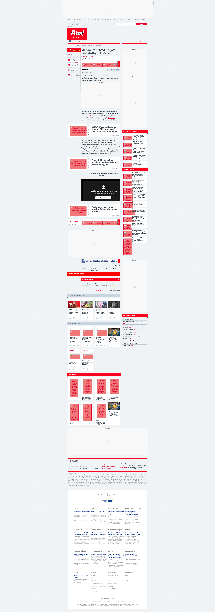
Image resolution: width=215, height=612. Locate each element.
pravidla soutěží (106, 468)
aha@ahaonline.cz (107, 464)
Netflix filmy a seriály (79, 556)
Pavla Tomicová (94, 482)
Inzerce (103, 598)
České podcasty (128, 577)
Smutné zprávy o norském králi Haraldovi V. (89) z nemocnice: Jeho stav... (81, 516)
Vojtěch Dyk (136, 483)
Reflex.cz (137, 19)
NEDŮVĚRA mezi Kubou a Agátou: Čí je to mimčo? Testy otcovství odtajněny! (104, 129)
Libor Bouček (133, 479)
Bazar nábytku (111, 589)
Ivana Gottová (77, 477)
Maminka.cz (94, 19)
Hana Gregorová (110, 476)
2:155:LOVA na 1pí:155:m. (131, 343)
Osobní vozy (93, 578)
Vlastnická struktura (94, 605)
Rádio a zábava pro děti (130, 578)
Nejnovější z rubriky (130, 132)
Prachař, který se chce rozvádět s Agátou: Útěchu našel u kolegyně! (104, 162)
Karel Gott (105, 479)
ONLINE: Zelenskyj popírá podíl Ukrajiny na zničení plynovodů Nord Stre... (81, 521)
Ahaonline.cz (71, 45)
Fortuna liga (77, 577)
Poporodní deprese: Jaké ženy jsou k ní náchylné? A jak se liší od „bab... (115, 560)
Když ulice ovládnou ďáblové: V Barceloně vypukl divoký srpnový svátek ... (132, 517)
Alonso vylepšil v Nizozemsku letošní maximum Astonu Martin (81, 537)
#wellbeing (99, 554)
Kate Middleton (116, 479)
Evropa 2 (127, 581)
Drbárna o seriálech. (130, 332)
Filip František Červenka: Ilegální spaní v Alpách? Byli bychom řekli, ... (81, 559)
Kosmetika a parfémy (112, 583)
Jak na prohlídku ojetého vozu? (97, 583)
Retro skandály (75, 75)
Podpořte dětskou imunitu (114, 554)
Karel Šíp (110, 479)
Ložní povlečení (111, 588)
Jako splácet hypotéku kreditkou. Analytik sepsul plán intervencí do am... (115, 543)
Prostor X (76, 575)
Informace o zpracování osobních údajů (126, 604)
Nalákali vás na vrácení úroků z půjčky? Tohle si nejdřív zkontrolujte (138, 196)
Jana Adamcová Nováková (114, 477)
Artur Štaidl (92, 474)
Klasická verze (102, 495)
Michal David (138, 480)
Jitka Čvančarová (92, 479)
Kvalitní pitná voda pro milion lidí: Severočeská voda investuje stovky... (115, 523)
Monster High (111, 577)
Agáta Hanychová (72, 474)
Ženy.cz (109, 19)
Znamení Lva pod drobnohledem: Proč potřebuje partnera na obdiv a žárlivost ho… (138, 211)
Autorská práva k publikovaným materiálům (85, 604)
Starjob (126, 575)
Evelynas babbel (129, 341)
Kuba (91, 116)
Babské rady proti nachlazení (115, 556)
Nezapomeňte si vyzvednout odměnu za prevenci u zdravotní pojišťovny (115, 566)
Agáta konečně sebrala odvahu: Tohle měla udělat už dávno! (104, 209)
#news (104, 554)
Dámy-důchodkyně (129, 319)
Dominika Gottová (141, 474)
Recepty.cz (86, 19)
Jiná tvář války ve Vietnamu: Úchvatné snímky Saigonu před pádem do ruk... (82, 518)
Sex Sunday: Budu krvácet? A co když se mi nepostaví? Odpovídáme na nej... (99, 560)
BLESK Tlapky (77, 554)
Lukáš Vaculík (99, 480)
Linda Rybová (139, 479)
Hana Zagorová (118, 476)
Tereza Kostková (85, 483)
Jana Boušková (124, 477)
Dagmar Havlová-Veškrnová (109, 474)
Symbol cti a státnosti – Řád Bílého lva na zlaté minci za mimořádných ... (116, 537)
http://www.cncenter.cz (108, 466)
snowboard (100, 268)
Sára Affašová (115, 482)
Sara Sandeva (123, 482)
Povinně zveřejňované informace (127, 605)
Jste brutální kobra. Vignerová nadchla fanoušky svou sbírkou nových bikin (139, 218)
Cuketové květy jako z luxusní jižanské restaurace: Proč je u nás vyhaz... (132, 520)
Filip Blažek (92, 476)
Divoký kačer (85, 554)
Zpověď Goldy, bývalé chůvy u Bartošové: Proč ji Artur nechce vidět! (138, 175)
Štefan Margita (139, 482)
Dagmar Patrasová (121, 474)
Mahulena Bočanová (108, 480)
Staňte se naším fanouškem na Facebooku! (100, 261)
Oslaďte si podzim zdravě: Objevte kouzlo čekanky (132, 523)
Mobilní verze (114, 495)
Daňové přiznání (112, 532)
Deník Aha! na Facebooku (70, 41)
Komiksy (127, 556)
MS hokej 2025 (94, 511)
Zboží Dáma (93, 580)
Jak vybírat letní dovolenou (131, 514)
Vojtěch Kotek (142, 483)
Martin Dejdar (131, 480)
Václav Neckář (102, 483)
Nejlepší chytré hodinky (97, 532)
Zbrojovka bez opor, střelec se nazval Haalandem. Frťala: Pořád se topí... (98, 521)
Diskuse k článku (87, 280)
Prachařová (111, 118)
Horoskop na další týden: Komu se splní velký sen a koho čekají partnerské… (139, 232)
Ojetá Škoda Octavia (95, 589)
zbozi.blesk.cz (94, 581)
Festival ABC (134, 556)
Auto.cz (122, 19)
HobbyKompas (94, 585)
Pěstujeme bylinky (129, 329)
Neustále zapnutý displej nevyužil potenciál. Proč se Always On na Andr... (98, 539)
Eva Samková (78, 476)
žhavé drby (94, 268)
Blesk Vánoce (77, 511)
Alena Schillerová (77, 582)
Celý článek (116, 135)
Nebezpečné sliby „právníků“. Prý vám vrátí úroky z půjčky (114, 413)
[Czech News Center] (110, 501)
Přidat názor (99, 290)
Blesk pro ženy (77, 19)
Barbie (109, 578)
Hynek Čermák (137, 476)
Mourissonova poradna (131, 554)
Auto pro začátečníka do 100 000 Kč (98, 586)
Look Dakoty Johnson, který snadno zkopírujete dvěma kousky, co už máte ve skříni (138, 239)
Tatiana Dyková (77, 483)
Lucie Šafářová (82, 480)
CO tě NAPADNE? (129, 334)
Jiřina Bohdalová (83, 479)
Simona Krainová (131, 482)
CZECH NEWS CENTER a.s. (97, 601)
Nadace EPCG (119, 534)
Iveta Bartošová (84, 477)
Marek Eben (116, 480)
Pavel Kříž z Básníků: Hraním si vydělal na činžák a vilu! (138, 225)
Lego (109, 580)
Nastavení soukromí (85, 605)
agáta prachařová (95, 270)
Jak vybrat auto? (94, 591)
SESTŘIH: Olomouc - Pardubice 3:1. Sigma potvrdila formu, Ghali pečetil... (81, 580)
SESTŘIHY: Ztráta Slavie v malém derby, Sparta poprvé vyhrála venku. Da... (98, 518)
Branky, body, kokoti (84, 575)
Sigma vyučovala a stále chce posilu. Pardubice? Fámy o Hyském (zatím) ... (98, 516)
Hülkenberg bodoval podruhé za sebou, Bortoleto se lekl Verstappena (81, 543)
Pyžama (110, 581)
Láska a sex (74, 70)
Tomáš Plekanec (94, 483)
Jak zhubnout (111, 511)
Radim (145, 42)
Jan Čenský (99, 477)
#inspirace (93, 554)
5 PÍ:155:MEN (128, 345)
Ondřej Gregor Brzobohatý (84, 482)
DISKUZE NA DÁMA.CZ (129, 316)
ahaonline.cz (134, 463)
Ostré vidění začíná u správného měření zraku (115, 517)
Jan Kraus (104, 477)
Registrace (70, 26)
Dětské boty (110, 586)
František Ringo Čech (101, 476)
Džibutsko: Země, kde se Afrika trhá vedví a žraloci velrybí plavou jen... (81, 564)
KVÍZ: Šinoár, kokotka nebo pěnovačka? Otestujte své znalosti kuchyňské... (132, 537)
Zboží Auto (93, 588)
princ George (80, 485)
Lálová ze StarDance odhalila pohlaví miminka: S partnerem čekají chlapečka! (138, 182)
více (143, 19)
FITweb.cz (129, 19)
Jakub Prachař (113, 268)
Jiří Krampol (75, 479)
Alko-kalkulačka (78, 532)
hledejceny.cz (94, 575)
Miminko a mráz (136, 513)
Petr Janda (101, 482)
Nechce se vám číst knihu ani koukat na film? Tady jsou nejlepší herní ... (132, 561)
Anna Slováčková (85, 474)
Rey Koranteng (108, 482)
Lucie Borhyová (74, 480)
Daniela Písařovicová (131, 474)
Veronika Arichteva (110, 483)
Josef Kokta (99, 479)
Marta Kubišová (123, 480)
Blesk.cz (69, 19)
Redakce (108, 598)
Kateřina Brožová (125, 479)
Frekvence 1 (128, 580)
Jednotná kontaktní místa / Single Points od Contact (109, 605)
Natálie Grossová (77, 583)
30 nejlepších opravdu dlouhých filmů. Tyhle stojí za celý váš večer (98, 544)
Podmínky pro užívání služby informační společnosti (106, 604)
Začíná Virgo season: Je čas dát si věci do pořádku (98, 563)
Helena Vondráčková (128, 476)
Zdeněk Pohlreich (72, 485)
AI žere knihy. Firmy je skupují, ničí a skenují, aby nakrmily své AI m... (98, 541)
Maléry (77, 45)
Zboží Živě (93, 577)
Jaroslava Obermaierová (134, 477)
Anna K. (79, 474)
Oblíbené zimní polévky (131, 532)
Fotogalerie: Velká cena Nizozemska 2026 (81, 540)
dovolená (106, 268)
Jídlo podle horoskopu (135, 534)
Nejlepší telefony (95, 534)
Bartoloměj (138, 42)
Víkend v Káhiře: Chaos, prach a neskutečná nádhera (80, 561)
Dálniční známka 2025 (82, 534)
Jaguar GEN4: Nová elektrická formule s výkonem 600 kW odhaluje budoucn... (132, 559)
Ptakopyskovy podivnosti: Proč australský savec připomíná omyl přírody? (132, 564)
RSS (112, 598)
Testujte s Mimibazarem (113, 575)
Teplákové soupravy (112, 585)
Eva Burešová (71, 476)
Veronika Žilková (128, 483)
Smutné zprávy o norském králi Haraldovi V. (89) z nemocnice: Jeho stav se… (139, 203)
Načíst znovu (103, 198)
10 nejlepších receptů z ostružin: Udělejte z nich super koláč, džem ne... (132, 540)
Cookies (136, 604)
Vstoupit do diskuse (114, 69)
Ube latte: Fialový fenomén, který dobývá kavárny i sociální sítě (132, 543)
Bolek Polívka (99, 474)
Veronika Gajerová (120, 483)
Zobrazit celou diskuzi (115, 290)
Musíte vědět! (75, 65)
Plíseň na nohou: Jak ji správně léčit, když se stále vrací (115, 563)
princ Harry (86, 485)
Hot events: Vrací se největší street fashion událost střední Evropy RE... (98, 557)
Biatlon (101, 511)
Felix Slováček (85, 476)
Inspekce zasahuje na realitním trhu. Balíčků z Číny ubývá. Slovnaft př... (115, 540)
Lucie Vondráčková (90, 480)
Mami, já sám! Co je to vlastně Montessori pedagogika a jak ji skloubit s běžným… (138, 189)
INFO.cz (79, 513)
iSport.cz (116, 19)
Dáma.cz (102, 19)
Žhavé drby (74, 55)
